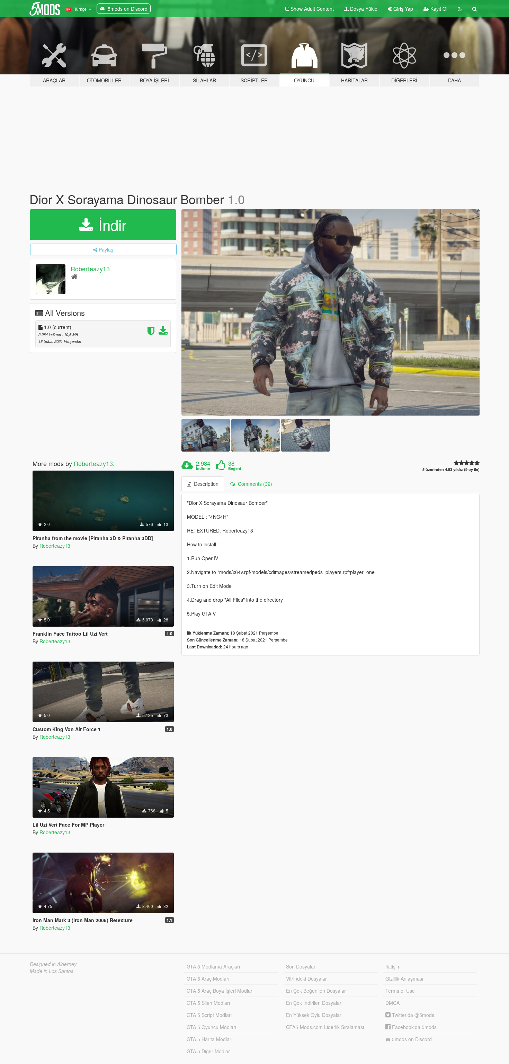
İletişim (393, 966)
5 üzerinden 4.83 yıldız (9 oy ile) (451, 469)
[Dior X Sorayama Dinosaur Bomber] (330, 312)
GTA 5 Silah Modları (208, 1002)
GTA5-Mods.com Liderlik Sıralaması (325, 1027)
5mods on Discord (411, 1039)
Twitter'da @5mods (412, 1014)
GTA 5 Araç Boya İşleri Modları (220, 990)
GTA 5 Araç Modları (208, 978)
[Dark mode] (460, 8)
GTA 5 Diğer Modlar (208, 1051)
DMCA (392, 1002)
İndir (110, 224)
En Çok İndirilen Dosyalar (313, 1002)
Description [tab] (204, 483)
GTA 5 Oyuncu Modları (211, 1027)
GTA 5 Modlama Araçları (213, 966)
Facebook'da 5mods (414, 1027)
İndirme (203, 468)
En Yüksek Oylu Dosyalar (313, 1014)
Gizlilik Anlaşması (404, 978)
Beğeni (234, 468)
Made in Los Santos (51, 970)
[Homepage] (74, 276)
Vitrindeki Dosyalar (306, 978)
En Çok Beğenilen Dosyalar (316, 990)
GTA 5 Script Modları (209, 1014)
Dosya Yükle (363, 8)
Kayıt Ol (438, 8)
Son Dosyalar (300, 966)
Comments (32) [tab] (253, 483)
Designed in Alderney (53, 964)
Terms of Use (400, 990)
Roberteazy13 (90, 268)
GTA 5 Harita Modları (209, 1039)
